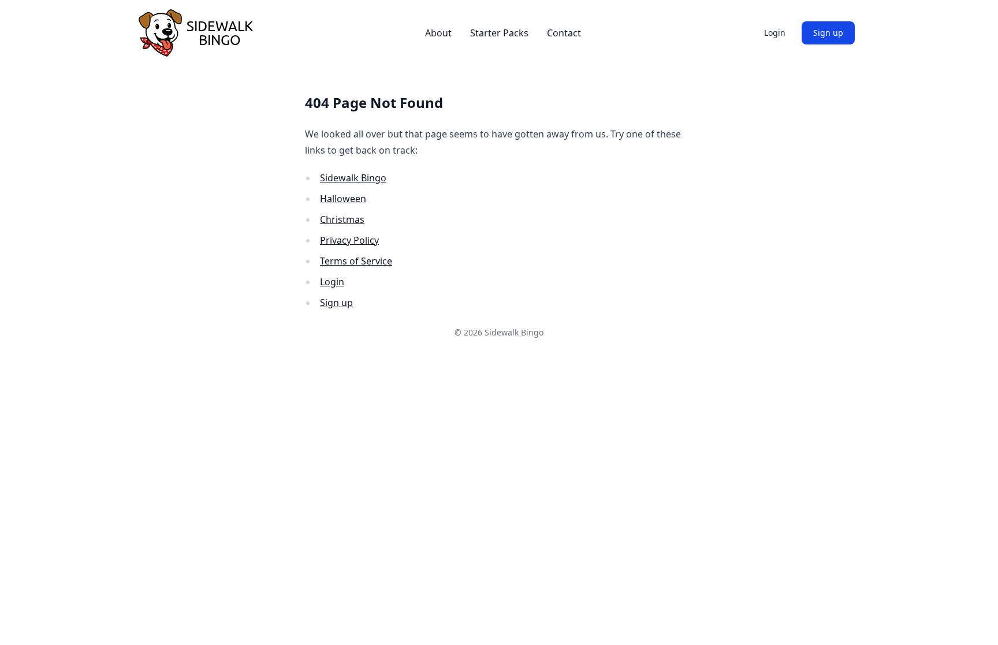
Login (774, 32)
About (438, 33)
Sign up (828, 32)
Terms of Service (356, 261)
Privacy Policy (349, 240)
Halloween (343, 198)
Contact (564, 33)
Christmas (342, 219)
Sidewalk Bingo (353, 177)
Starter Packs (499, 33)
